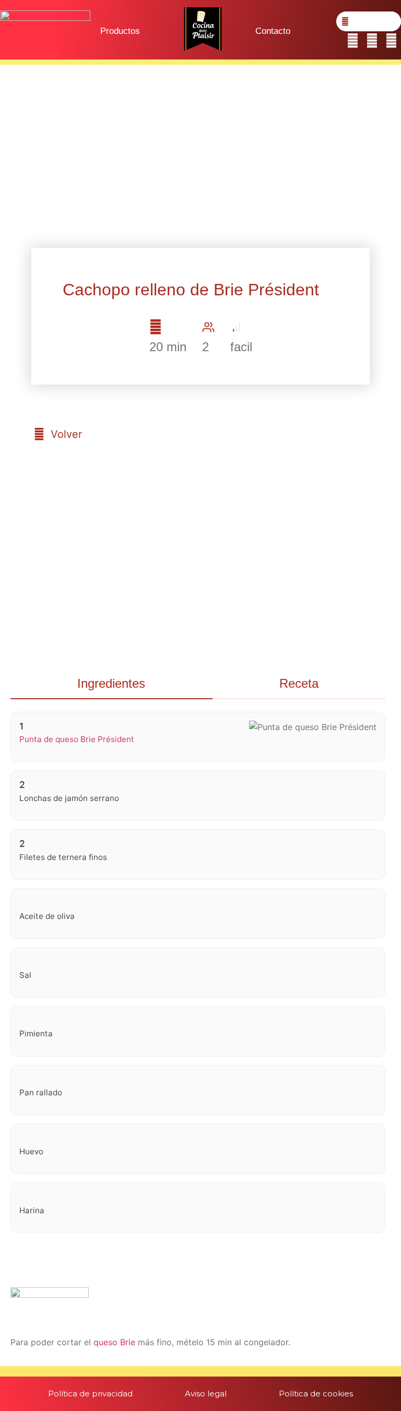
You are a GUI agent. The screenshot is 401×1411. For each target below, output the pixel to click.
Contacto (272, 31)
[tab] (111, 684)
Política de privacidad (90, 1393)
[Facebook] (352, 41)
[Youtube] (391, 41)
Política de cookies (316, 1393)
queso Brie (114, 1342)
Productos (120, 31)
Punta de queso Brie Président (76, 739)
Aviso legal (206, 1393)
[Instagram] (372, 41)
